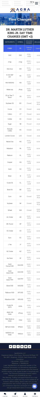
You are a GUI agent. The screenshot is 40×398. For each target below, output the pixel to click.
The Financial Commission (17, 373)
